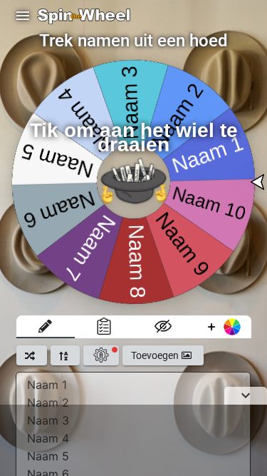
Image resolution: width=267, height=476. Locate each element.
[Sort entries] (65, 355)
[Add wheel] (221, 326)
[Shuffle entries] (31, 355)
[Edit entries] (45, 326)
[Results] (104, 326)
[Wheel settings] (101, 355)
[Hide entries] (163, 326)
